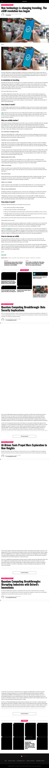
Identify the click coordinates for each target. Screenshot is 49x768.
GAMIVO (9, 228)
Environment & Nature (40, 760)
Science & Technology (30, 760)
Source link (3, 254)
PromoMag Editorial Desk (11, 320)
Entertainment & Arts (21, 760)
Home (6, 760)
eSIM (2, 112)
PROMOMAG (8, 15)
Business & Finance (11, 760)
